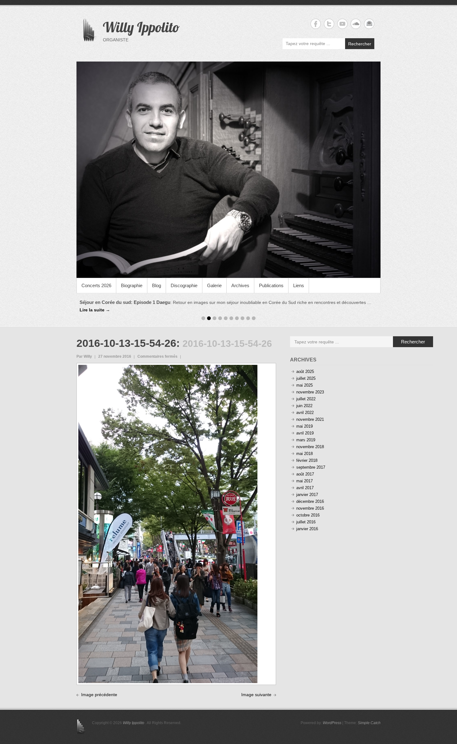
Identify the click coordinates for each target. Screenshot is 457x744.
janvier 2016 (307, 522)
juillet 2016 (306, 515)
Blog (156, 285)
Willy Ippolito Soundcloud (356, 24)
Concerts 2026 (96, 285)
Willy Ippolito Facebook (316, 24)
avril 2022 (305, 405)
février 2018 (306, 453)
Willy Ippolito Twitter (329, 24)
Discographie (184, 285)
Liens (298, 285)
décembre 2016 (310, 494)
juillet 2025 (306, 371)
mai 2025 (304, 378)
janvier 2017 (307, 487)
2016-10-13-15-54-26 (126, 336)
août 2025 (305, 364)
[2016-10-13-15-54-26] (167, 361)
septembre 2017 (310, 460)
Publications (271, 285)
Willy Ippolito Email (369, 24)
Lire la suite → (335, 302)
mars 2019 (305, 433)
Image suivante (256, 687)
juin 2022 (304, 399)
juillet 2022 (306, 392)
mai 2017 (304, 474)
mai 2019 (304, 419)
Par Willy (84, 349)
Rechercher (359, 43)
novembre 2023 (310, 385)
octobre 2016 (308, 508)
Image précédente (99, 687)
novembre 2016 (310, 501)
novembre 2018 (310, 440)
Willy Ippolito (141, 27)
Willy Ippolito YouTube (342, 24)
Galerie (214, 285)
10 (254, 311)
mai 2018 (304, 446)
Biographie (131, 285)
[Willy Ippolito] (228, 170)
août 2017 (305, 467)
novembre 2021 (310, 412)
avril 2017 (305, 481)
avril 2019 (305, 426)
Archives (240, 285)
